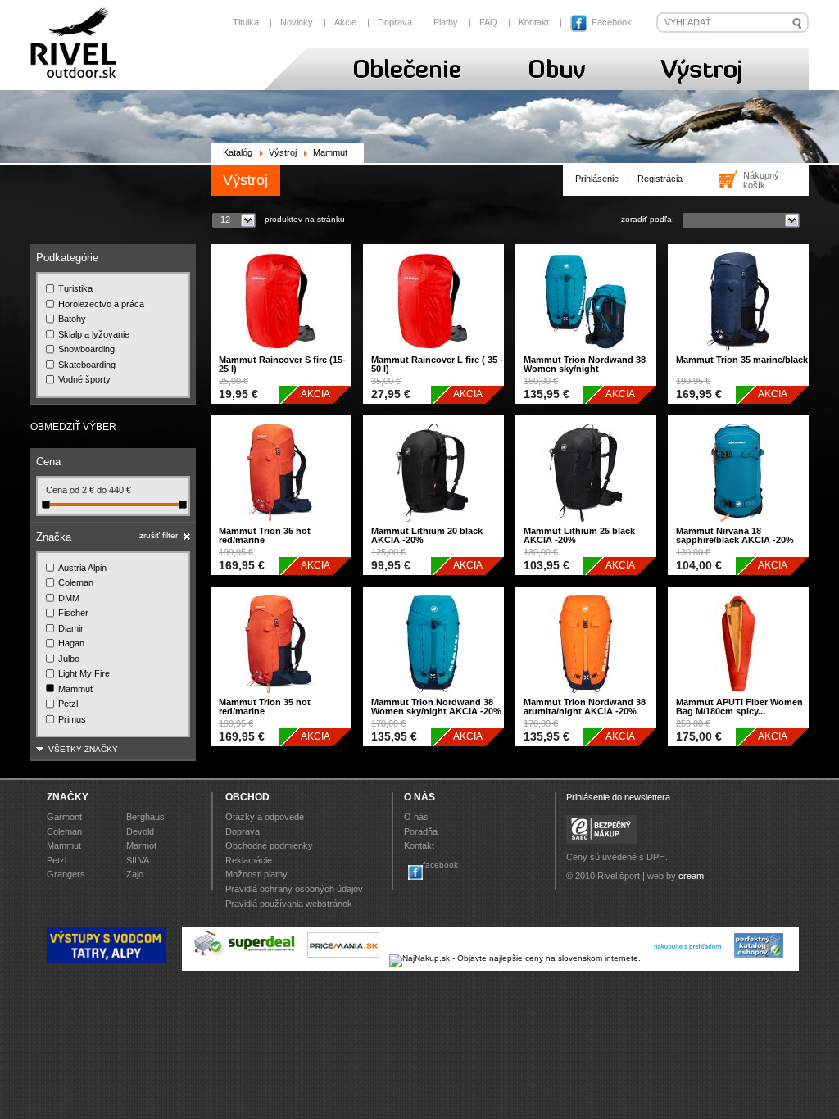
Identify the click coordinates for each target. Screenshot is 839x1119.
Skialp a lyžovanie (93, 334)
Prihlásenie (597, 178)
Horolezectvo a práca (101, 304)
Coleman (75, 582)
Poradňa (421, 831)
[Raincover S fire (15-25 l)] (281, 354)
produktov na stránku (305, 219)
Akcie (345, 22)
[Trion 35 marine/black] (738, 354)
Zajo (134, 874)
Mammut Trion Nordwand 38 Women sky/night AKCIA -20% (436, 706)
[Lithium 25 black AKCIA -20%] (586, 525)
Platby (445, 22)
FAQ (488, 22)
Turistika (75, 288)
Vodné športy (84, 379)
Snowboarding (86, 349)
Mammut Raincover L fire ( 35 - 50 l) (437, 364)
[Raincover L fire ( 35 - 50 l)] (433, 354)
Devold (140, 831)
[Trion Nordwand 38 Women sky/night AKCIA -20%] (433, 696)
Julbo (68, 659)
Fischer (73, 613)
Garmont (64, 817)
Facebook (610, 22)
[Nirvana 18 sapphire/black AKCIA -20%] (738, 525)
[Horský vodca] (106, 959)
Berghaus (145, 817)
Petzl (68, 704)
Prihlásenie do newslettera (618, 797)
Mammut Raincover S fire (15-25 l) (282, 364)
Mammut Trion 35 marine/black (742, 360)
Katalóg (237, 152)
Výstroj (283, 152)
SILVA (137, 860)
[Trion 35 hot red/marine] (281, 525)
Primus (72, 719)
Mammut (75, 689)
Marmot (141, 845)
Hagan (71, 643)
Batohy (72, 319)
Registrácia (660, 178)
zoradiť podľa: (647, 219)
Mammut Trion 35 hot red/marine (265, 535)
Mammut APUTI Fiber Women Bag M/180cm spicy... (739, 706)
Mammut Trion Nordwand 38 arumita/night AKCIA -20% (585, 706)
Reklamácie (248, 860)
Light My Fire (84, 673)
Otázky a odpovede (264, 817)
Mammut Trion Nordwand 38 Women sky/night (585, 364)
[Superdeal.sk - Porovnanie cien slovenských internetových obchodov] (245, 958)
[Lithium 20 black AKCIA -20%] (433, 525)
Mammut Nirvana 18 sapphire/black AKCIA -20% (735, 535)
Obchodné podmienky (269, 845)
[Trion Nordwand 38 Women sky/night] (586, 354)
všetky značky (83, 749)
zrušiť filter (158, 536)
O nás (416, 817)
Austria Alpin (82, 568)
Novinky (296, 22)
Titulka (246, 22)
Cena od (64, 490)
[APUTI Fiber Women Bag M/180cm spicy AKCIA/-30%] (738, 696)
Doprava (395, 22)
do (103, 490)
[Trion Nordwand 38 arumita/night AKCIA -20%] (586, 696)
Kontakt (534, 22)
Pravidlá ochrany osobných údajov (294, 889)
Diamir (71, 628)
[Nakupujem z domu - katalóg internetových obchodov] (760, 958)
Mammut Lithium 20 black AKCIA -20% (427, 535)
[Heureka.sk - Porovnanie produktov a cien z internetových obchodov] (687, 958)
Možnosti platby (256, 874)
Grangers (66, 874)
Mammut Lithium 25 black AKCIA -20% (579, 535)
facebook (440, 864)
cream (691, 876)
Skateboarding (87, 364)
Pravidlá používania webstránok (288, 903)
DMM (68, 598)
